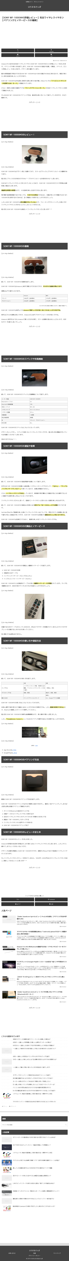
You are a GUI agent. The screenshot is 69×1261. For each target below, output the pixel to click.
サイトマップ (57, 1253)
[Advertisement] (34, 35)
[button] (65, 1125)
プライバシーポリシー (34, 1255)
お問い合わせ (11, 1253)
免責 (34, 1253)
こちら (14, 750)
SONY (36, 745)
